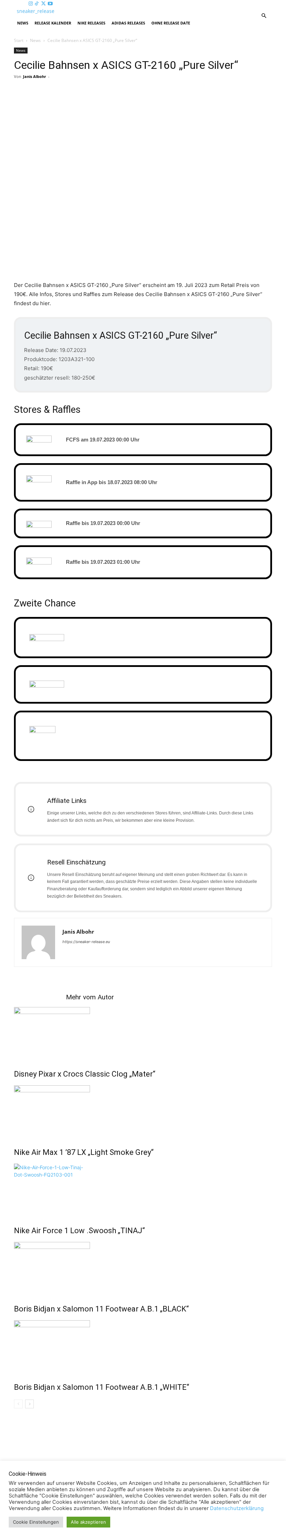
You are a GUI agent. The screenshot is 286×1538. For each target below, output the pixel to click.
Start (18, 40)
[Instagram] (31, 3)
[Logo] (14, 11)
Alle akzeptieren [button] (88, 1522)
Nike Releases (91, 23)
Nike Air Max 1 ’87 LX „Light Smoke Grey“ (83, 1152)
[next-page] (29, 1404)
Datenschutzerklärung (237, 1508)
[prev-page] (18, 1404)
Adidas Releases (128, 23)
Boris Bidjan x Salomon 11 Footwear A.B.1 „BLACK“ (101, 1309)
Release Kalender (53, 23)
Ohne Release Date (170, 23)
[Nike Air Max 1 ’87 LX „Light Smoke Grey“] (143, 1111)
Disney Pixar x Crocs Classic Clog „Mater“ (84, 1074)
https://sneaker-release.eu (86, 941)
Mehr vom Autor (90, 997)
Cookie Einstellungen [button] (36, 1522)
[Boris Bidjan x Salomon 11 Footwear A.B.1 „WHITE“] (143, 1346)
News (22, 23)
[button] (263, 16)
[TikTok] (37, 3)
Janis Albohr (34, 76)
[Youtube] (50, 3)
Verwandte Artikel (40, 997)
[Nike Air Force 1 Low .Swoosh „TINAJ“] (143, 1190)
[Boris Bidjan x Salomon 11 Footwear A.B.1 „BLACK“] (143, 1268)
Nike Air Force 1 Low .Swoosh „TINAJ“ (79, 1230)
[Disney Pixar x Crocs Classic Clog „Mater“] (143, 1033)
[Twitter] (44, 3)
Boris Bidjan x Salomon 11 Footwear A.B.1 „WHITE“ (101, 1387)
